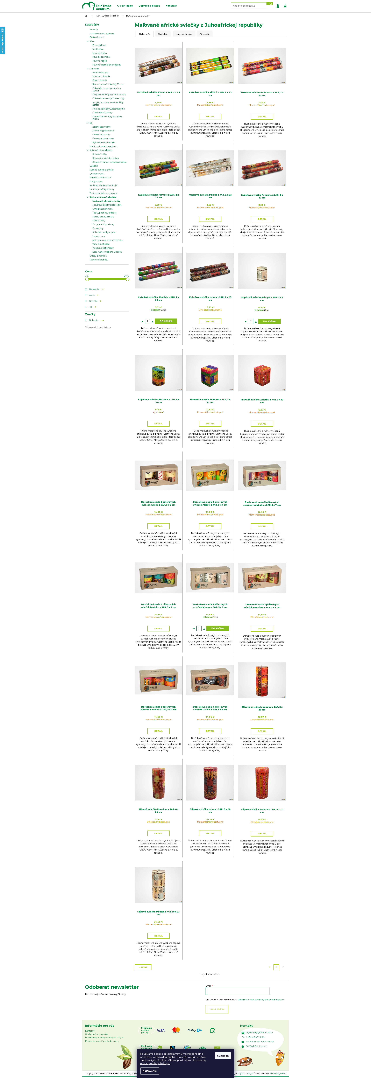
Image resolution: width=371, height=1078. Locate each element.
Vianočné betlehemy (103, 248)
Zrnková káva (99, 45)
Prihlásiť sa (216, 1009)
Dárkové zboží (97, 37)
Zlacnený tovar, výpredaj (102, 33)
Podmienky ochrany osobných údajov (104, 1037)
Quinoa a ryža (96, 173)
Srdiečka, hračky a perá (103, 232)
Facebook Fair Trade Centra (260, 1041)
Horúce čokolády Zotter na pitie (108, 108)
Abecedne (205, 34)
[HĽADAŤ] (269, 3)
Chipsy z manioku (98, 255)
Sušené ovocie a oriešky (102, 169)
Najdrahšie (163, 34)
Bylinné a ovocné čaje (103, 142)
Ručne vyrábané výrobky (103, 197)
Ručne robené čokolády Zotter (108, 84)
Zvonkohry (97, 228)
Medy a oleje (96, 181)
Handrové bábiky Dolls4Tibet (106, 205)
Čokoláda (94, 68)
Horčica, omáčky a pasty (102, 189)
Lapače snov (98, 236)
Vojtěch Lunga (245, 1073)
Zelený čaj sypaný (101, 127)
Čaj (91, 123)
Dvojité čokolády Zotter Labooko (109, 94)
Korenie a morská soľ (100, 177)
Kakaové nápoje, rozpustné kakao (109, 162)
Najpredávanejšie (184, 34)
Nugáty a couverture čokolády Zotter (107, 103)
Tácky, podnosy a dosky (104, 212)
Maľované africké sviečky (106, 201)
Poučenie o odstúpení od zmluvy (102, 1041)
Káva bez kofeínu (101, 57)
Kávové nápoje (99, 61)
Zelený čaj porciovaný (103, 130)
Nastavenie (150, 1071)
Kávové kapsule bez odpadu (106, 64)
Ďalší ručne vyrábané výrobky (107, 252)
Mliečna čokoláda (101, 76)
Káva (92, 41)
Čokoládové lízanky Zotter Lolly (108, 98)
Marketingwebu (278, 1073)
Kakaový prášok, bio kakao (105, 158)
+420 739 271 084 (255, 1037)
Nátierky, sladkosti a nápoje (103, 185)
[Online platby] (189, 1030)
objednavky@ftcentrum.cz (259, 1032)
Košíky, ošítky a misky (103, 216)
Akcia (94, 295)
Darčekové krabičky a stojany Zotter (107, 117)
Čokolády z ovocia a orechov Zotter (106, 89)
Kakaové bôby (99, 154)
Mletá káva (98, 49)
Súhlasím (223, 1055)
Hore (144, 967)
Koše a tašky (98, 220)
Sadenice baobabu (99, 259)
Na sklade (96, 289)
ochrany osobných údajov (155, 1063)
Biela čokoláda (99, 80)
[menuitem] (125, 6)
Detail (158, 116)
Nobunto (96, 320)
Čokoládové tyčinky (102, 112)
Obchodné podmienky (96, 1034)
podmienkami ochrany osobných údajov (261, 999)
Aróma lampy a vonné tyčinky (107, 240)
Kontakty (89, 1031)
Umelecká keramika (102, 209)
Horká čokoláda (100, 72)
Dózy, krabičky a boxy (103, 224)
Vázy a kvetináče (100, 244)
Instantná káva (99, 53)
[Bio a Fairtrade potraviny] (192, 1048)
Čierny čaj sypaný (101, 134)
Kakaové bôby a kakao (101, 150)
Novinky (94, 29)
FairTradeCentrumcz (256, 1046)
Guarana (94, 165)
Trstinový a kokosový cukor (103, 193)
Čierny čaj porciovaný (103, 138)
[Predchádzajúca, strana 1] (276, 967)
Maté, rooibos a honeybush (103, 146)
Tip (92, 307)
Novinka (95, 301)
